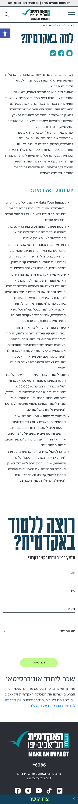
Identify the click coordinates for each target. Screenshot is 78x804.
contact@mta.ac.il (39, 778)
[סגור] (74, 798)
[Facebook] (61, 53)
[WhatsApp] (69, 53)
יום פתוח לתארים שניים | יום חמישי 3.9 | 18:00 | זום (39, 3)
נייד (72, 591)
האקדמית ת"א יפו (67, 25)
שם (73, 573)
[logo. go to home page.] (37, 14)
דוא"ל (71, 609)
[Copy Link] (53, 53)
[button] (7, 14)
